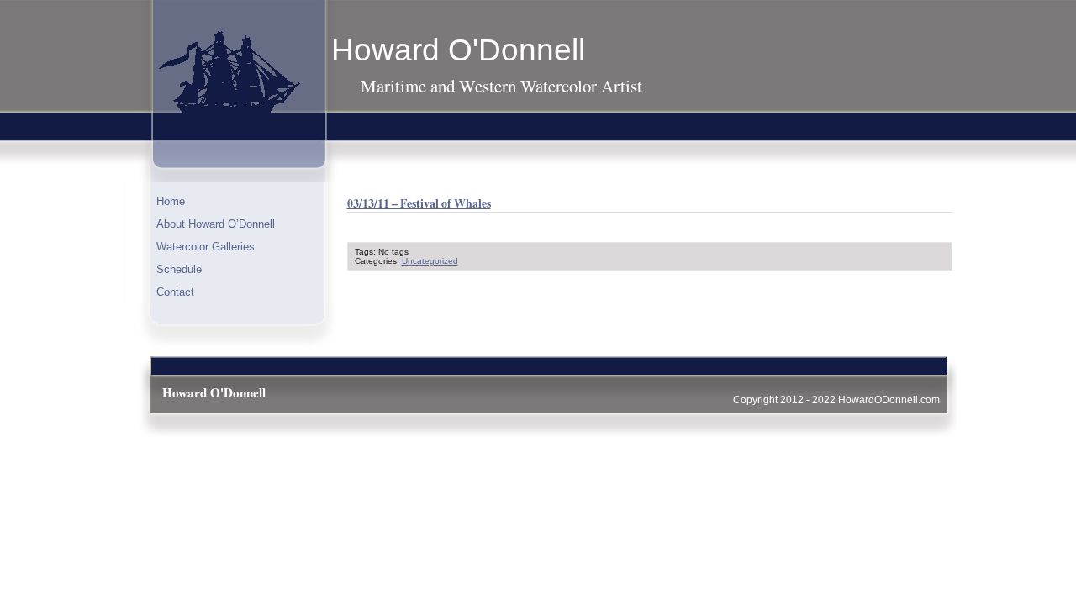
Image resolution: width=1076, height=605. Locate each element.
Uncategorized (430, 261)
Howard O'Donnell (458, 49)
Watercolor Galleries (205, 246)
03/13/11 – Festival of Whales (419, 203)
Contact (175, 292)
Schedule (179, 269)
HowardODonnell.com (889, 399)
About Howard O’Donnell (215, 224)
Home (170, 201)
